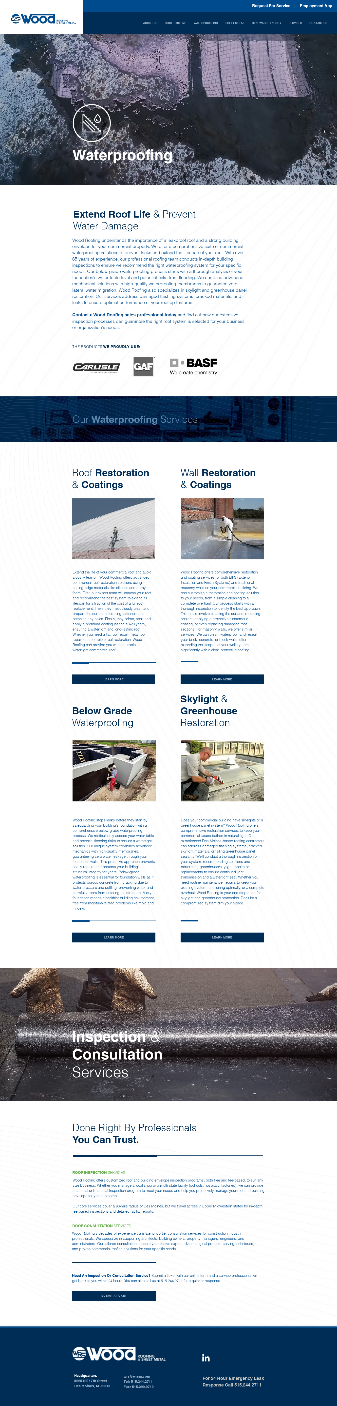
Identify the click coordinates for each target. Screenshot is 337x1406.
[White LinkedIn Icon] (206, 1357)
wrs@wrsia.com (137, 1376)
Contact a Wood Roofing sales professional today (124, 314)
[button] (150, 23)
